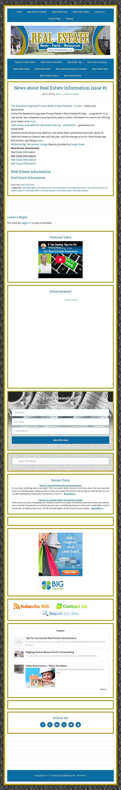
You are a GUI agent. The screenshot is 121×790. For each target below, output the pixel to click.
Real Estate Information (23, 159)
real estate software (48, 191)
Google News (77, 144)
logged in (26, 223)
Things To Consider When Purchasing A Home (61, 500)
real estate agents (29, 188)
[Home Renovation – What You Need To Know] (19, 673)
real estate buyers (60, 188)
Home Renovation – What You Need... (47, 665)
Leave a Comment (71, 94)
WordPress (81, 776)
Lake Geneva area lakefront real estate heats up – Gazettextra (43, 125)
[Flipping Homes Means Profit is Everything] (19, 656)
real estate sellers (33, 191)
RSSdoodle (16, 144)
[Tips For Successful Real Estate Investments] (19, 645)
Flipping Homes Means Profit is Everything (50, 652)
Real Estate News (27, 185)
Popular (60, 630)
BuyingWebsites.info (67, 776)
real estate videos (64, 191)
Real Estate (60, 40)
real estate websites (80, 191)
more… (34, 121)
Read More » (70, 494)
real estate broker (44, 188)
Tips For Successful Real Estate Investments (60, 485)
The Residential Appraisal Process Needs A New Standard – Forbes (46, 106)
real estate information (77, 188)
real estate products (95, 188)
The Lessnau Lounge (37, 144)
